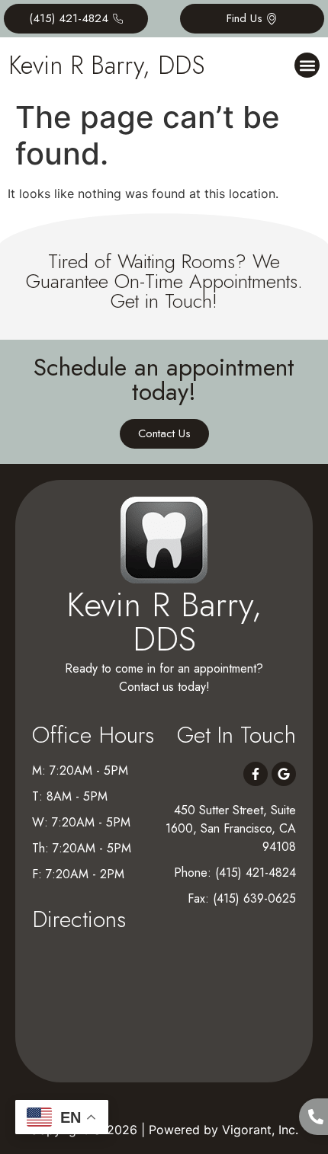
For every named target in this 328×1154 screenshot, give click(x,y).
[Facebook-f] (255, 774)
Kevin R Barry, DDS (106, 65)
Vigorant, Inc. (260, 1129)
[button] (307, 65)
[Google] (284, 774)
